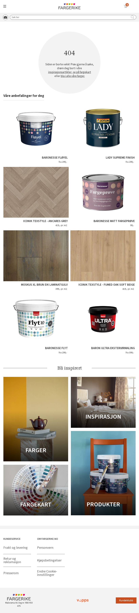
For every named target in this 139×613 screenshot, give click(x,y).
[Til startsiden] (69, 6)
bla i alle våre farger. (73, 76)
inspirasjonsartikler (60, 72)
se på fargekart (82, 72)
